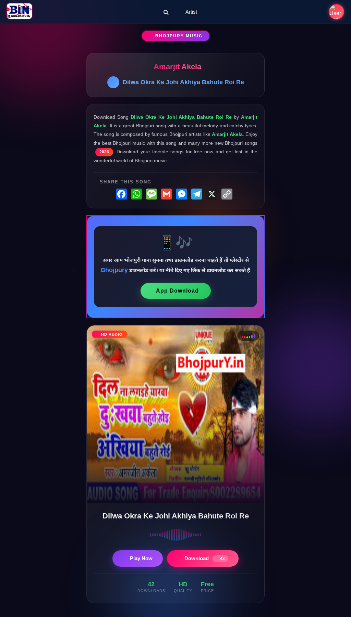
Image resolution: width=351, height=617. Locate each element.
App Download (177, 291)
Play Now (141, 558)
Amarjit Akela (177, 66)
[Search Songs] (166, 12)
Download (204, 558)
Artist (191, 12)
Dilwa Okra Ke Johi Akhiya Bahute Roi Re (183, 82)
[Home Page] (19, 11)
